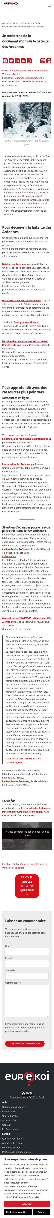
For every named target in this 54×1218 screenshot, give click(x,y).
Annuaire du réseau (12, 1143)
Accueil (5, 23)
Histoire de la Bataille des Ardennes (21, 300)
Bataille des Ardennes (14, 264)
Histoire (15, 23)
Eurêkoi (6, 864)
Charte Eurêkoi (10, 1115)
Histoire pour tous (31, 196)
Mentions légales (11, 1147)
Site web (10, 970)
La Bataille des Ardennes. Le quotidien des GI (26, 438)
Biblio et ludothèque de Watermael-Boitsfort (25, 70)
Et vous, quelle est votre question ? (27, 886)
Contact (6, 1124)
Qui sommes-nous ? (13, 1138)
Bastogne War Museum (26, 322)
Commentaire (13, 982)
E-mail (9, 958)
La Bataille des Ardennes (15, 781)
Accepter (27, 1204)
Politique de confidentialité (26, 1197)
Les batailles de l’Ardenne (16, 464)
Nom (8, 946)
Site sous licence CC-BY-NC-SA (27, 1097)
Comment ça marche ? (14, 1107)
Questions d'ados (24, 77)
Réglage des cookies (16, 1212)
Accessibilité (9, 1120)
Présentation (9, 556)
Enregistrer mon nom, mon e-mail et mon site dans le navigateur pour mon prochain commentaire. (25, 1027)
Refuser (42, 1212)
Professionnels (10, 1129)
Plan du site (8, 1111)
